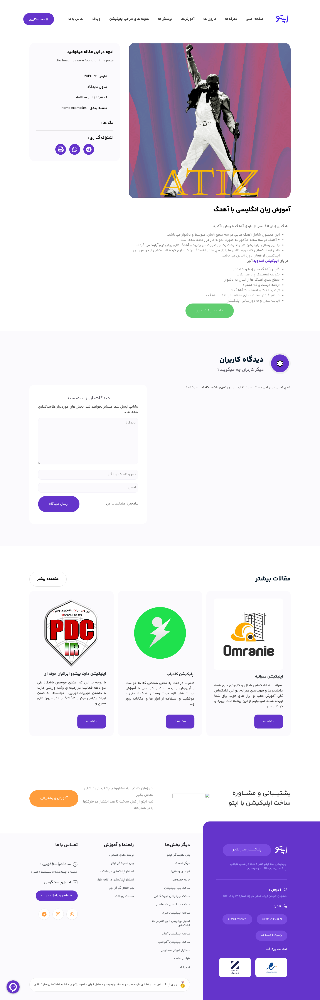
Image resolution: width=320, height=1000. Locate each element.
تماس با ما (76, 19)
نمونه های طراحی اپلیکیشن (129, 19)
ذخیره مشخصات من (120, 504)
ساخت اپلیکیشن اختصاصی (173, 904)
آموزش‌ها (188, 19)
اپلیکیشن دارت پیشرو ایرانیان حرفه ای (75, 674)
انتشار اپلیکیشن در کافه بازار (115, 880)
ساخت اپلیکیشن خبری (176, 913)
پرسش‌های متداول (121, 855)
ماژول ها (209, 19)
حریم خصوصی (181, 880)
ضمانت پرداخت (124, 896)
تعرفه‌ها (231, 19)
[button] (88, 149)
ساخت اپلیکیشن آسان (176, 934)
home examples (74, 108)
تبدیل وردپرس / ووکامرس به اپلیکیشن (171, 923)
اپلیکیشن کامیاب (181, 674)
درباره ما (185, 967)
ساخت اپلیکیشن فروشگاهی (172, 896)
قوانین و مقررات (179, 871)
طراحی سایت (182, 958)
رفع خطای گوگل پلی (121, 888)
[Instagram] (58, 914)
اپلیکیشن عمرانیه (269, 677)
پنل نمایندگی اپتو (178, 855)
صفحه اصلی (254, 19)
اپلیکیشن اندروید (266, 261)
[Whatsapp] (72, 914)
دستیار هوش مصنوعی (175, 950)
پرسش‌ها (165, 19)
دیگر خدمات (182, 863)
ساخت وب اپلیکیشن (177, 888)
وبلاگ (96, 19)
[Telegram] (44, 914)
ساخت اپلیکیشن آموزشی (174, 942)
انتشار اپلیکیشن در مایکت (117, 871)
